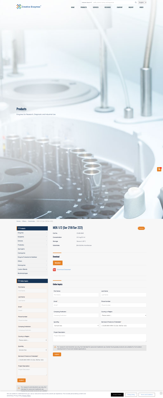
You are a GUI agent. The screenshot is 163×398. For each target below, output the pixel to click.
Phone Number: (106, 301)
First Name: (57, 291)
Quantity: (56, 322)
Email (56, 301)
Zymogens (21, 249)
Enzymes (21, 233)
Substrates (31, 221)
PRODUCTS (84, 7)
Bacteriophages (23, 273)
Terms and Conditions (147, 394)
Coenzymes (21, 253)
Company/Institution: (60, 311)
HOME (73, 7)
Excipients (21, 237)
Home (18, 221)
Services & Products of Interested (111, 322)
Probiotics (21, 245)
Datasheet (58, 263)
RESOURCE (108, 7)
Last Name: (104, 291)
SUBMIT (57, 354)
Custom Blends (22, 269)
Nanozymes (21, 265)
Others (24, 221)
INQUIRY (131, 7)
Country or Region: (106, 311)
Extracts (20, 241)
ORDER (141, 7)
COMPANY (120, 7)
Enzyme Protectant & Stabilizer (27, 257)
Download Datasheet (63, 269)
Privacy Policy (26, 395)
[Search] (136, 2)
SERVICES (96, 7)
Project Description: (59, 332)
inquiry (141, 228)
